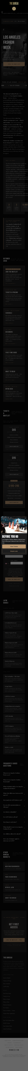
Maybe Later (14, 551)
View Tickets (14, 546)
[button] (14, 8)
